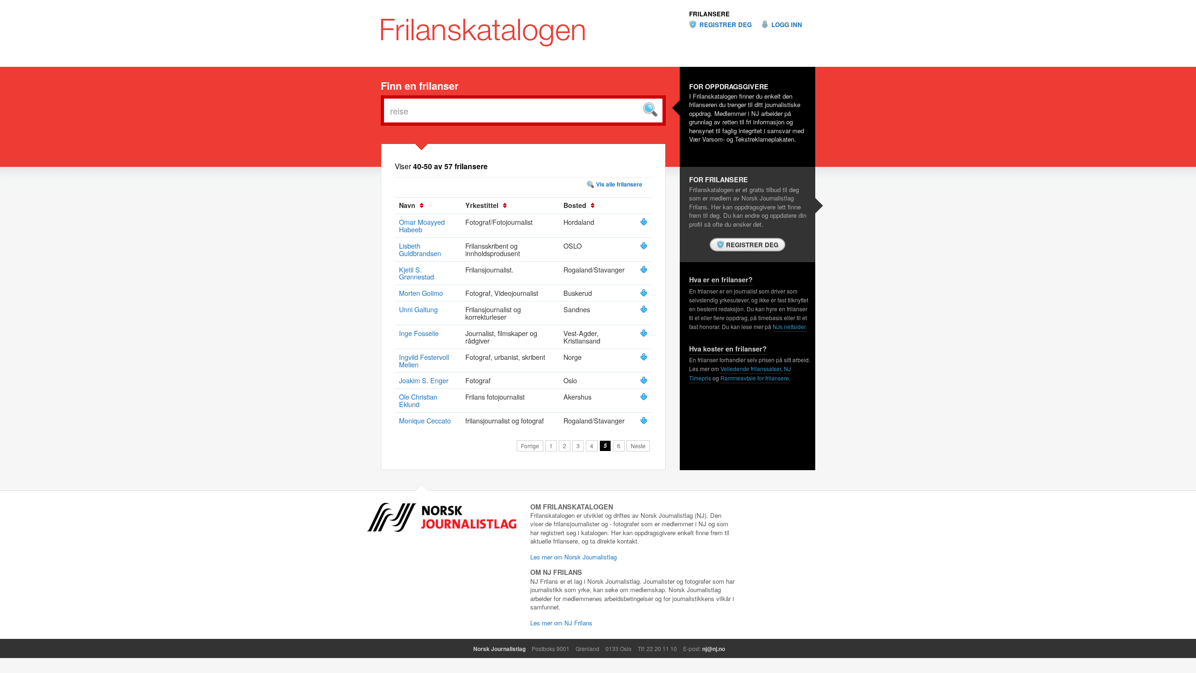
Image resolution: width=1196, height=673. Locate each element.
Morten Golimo (421, 293)
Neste (638, 446)
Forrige (530, 446)
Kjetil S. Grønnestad (416, 273)
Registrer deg (725, 25)
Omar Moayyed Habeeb (422, 225)
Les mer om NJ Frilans (561, 622)
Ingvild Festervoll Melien (424, 360)
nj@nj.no (713, 648)
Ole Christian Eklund (418, 400)
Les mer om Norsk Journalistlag (573, 556)
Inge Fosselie (419, 333)
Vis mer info (644, 222)
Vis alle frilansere (619, 184)
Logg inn (786, 25)
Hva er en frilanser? (721, 279)
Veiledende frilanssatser (750, 368)
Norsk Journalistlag (499, 648)
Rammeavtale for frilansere (754, 378)
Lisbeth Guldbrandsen (420, 249)
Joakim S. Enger (423, 380)
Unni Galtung (418, 309)
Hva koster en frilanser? (728, 348)
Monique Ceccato (425, 420)
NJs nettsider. (790, 326)
